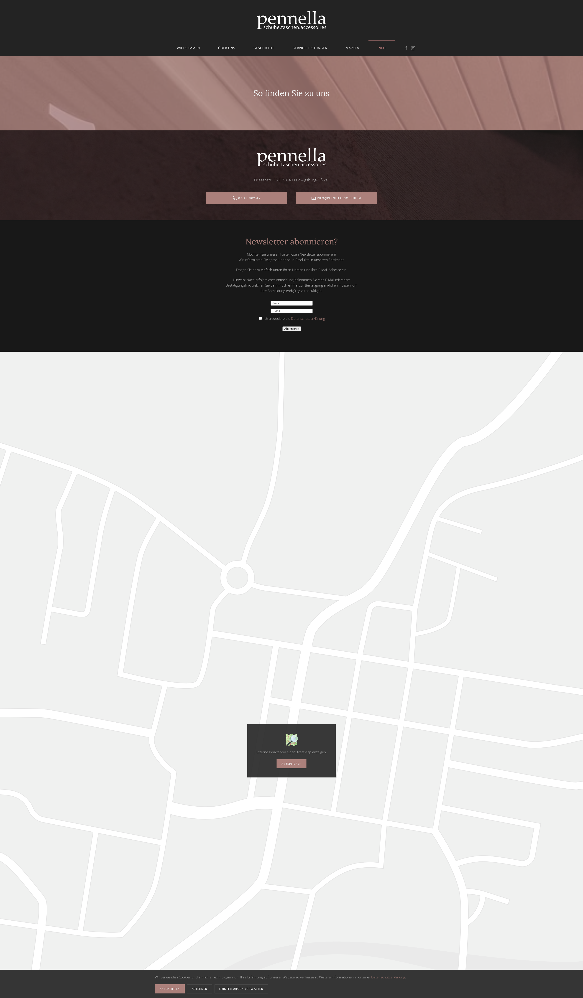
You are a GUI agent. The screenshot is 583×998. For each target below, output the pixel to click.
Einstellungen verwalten (241, 989)
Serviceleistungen (310, 48)
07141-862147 (249, 198)
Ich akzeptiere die (294, 318)
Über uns (226, 48)
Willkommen (188, 48)
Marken (352, 48)
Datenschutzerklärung (308, 318)
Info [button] (382, 48)
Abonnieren (291, 328)
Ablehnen (199, 989)
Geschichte (264, 48)
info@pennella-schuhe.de (339, 198)
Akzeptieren (291, 764)
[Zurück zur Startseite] (291, 20)
